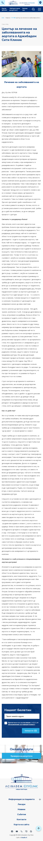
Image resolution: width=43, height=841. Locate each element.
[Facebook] (12, 831)
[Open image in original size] (21, 3)
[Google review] (31, 831)
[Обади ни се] (2, 2)
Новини (21, 809)
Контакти (21, 819)
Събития (21, 814)
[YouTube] (17, 831)
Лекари (21, 804)
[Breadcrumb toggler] (3, 17)
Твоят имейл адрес (15, 716)
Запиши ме (29, 731)
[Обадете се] (22, 831)
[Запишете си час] (26, 831)
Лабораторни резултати (14, 9)
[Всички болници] (40, 2)
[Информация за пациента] (21, 799)
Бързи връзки (4, 9)
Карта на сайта (21, 824)
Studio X (24, 837)
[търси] (32, 9)
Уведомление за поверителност (21, 724)
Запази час (24, 9)
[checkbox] (21, 722)
